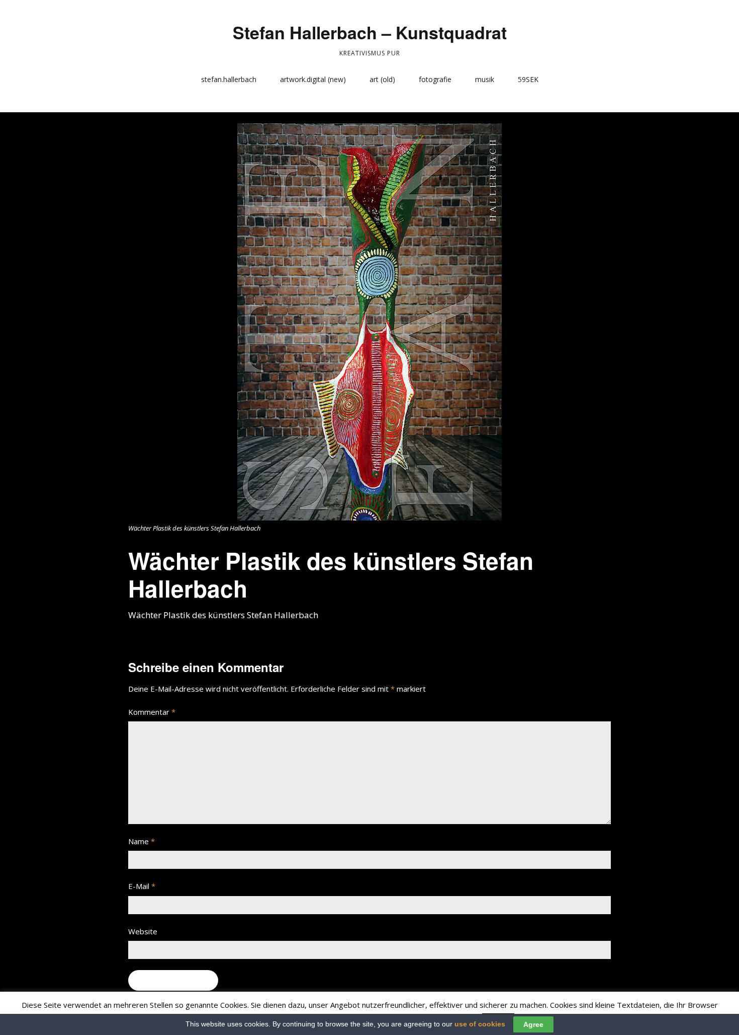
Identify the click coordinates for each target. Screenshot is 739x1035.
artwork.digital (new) (313, 79)
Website (142, 931)
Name (141, 841)
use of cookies (479, 1024)
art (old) (382, 79)
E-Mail (141, 886)
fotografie (435, 79)
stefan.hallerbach (228, 79)
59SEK (528, 79)
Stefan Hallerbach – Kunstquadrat (370, 32)
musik (484, 79)
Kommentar (151, 712)
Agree (533, 1024)
